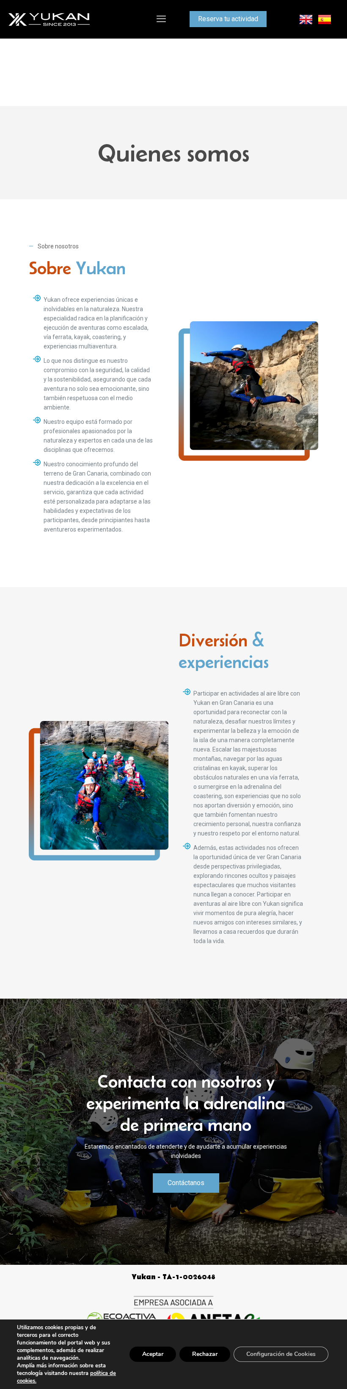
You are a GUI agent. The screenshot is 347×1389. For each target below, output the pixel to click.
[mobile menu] (161, 19)
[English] (306, 19)
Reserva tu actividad (228, 19)
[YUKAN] (49, 19)
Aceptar (152, 1354)
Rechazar (205, 1354)
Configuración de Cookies (281, 1354)
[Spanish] (325, 19)
